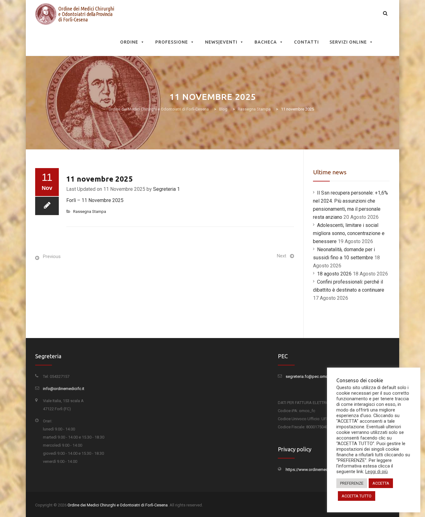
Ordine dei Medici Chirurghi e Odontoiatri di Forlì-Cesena (118, 505)
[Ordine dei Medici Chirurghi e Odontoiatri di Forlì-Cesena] (76, 14)
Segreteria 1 (166, 189)
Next (281, 256)
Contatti (306, 42)
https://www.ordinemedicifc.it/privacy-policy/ (326, 469)
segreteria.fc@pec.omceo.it (311, 376)
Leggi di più (376, 471)
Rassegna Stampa (89, 211)
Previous (52, 256)
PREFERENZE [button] (351, 483)
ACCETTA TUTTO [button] (356, 496)
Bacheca (266, 42)
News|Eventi (221, 42)
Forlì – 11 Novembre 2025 (95, 200)
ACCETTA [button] (380, 483)
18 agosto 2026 (334, 274)
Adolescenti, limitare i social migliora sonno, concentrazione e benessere (349, 233)
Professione (171, 42)
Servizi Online (348, 42)
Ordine (129, 42)
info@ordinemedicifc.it (63, 388)
